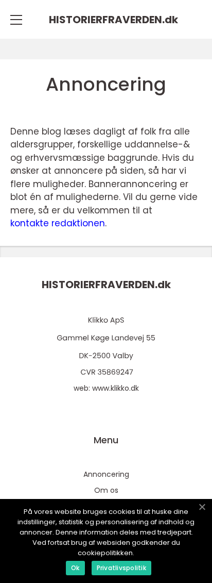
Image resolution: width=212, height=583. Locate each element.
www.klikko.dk (115, 388)
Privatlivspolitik (121, 567)
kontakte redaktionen (57, 223)
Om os (106, 490)
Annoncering (106, 474)
